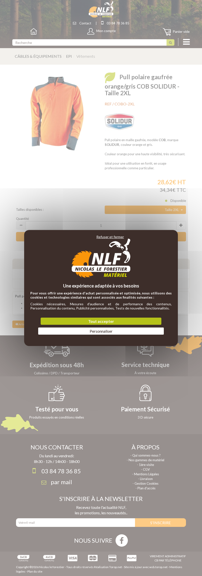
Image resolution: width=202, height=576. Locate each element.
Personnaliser (101, 331)
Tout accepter (101, 321)
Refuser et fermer (110, 237)
